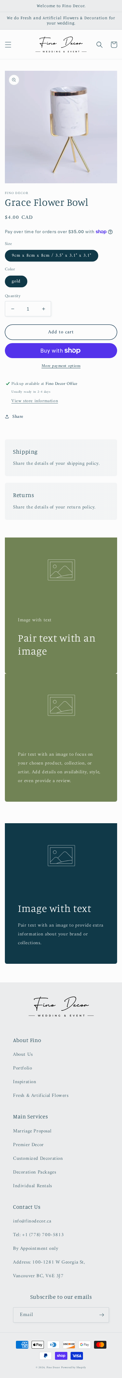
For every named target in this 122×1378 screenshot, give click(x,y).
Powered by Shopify (73, 1367)
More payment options (61, 366)
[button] (8, 45)
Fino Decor (53, 1367)
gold (16, 281)
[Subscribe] (101, 1315)
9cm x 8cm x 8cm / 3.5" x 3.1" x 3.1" (51, 255)
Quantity (12, 296)
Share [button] (17, 417)
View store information (34, 401)
